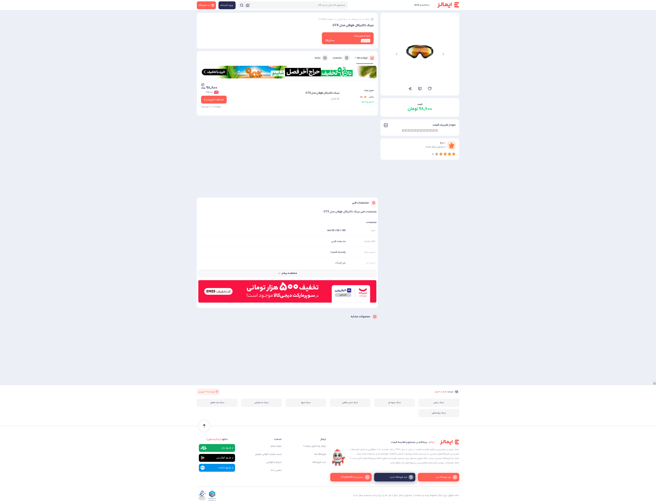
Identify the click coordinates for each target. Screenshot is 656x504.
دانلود (217, 439)
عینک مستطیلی (262, 402)
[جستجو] (241, 5)
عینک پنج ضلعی (439, 413)
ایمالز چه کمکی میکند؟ (314, 446)
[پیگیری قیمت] (430, 88)
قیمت (419, 104)
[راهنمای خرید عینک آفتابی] (420, 88)
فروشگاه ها (320, 454)
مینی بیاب (369, 90)
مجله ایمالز (276, 446)
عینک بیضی (438, 402)
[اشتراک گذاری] (410, 88)
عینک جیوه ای (394, 402)
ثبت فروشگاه (319, 462)
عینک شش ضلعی (350, 402)
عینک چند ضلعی (217, 402)
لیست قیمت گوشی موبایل (268, 454)
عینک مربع (305, 402)
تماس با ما (276, 470)
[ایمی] (338, 457)
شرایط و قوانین (274, 462)
